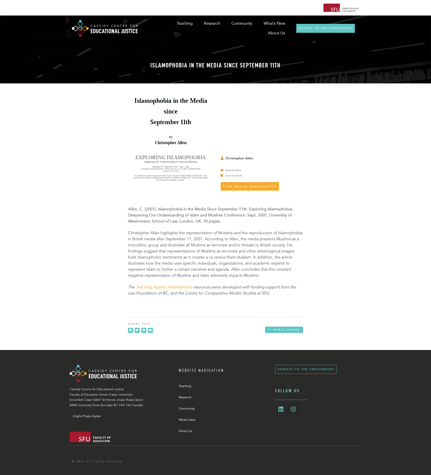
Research (185, 397)
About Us (185, 431)
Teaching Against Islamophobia (164, 287)
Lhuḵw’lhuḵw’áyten (87, 416)
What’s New (187, 420)
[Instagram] (293, 409)
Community (187, 408)
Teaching (185, 386)
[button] (130, 330)
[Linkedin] (280, 409)
